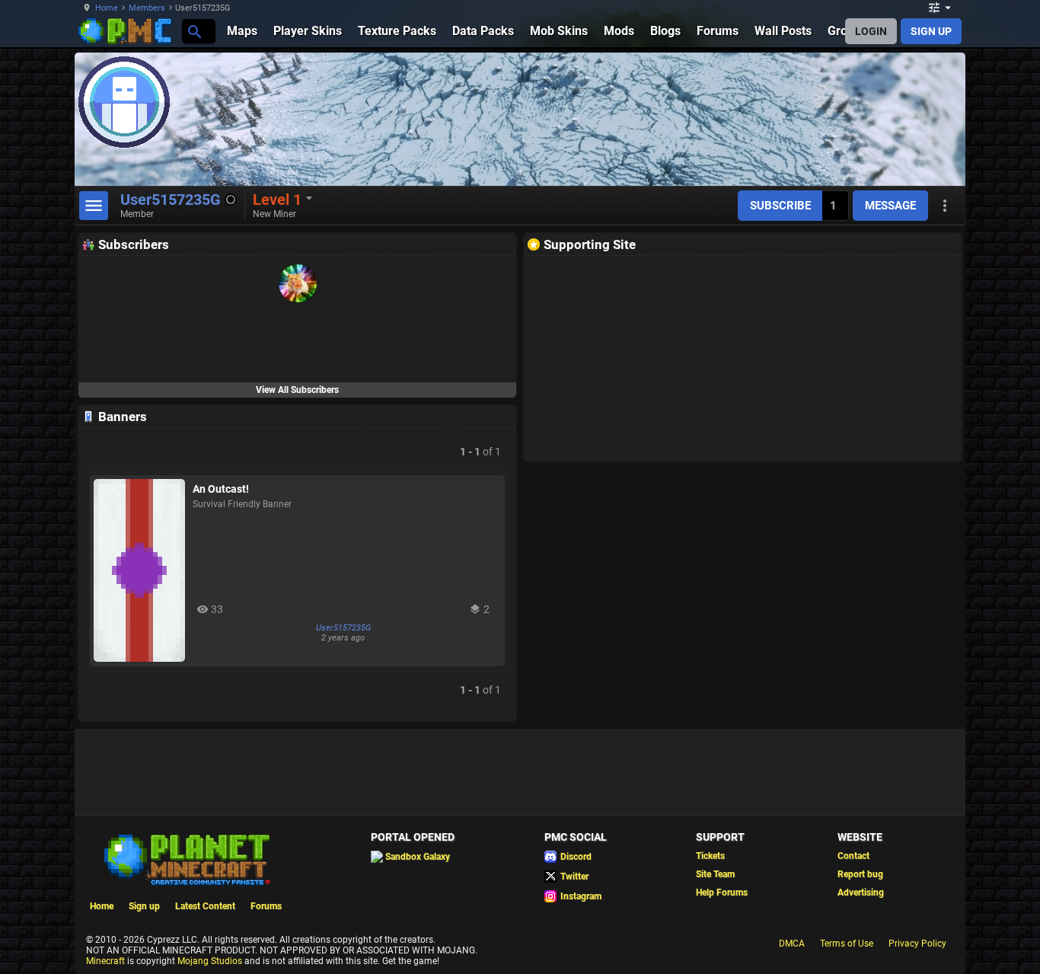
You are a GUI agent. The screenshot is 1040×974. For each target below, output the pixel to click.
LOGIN (871, 31)
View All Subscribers (297, 390)
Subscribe (780, 205)
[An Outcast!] (139, 570)
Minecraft (105, 961)
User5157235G (343, 628)
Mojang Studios (209, 961)
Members (147, 8)
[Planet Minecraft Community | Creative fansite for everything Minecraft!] (185, 858)
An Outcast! (221, 489)
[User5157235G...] (193, 31)
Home (106, 8)
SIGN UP (931, 31)
